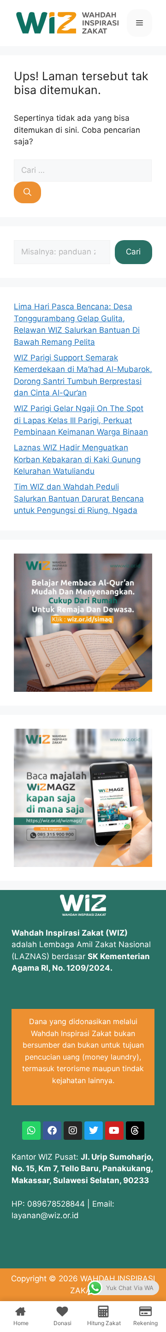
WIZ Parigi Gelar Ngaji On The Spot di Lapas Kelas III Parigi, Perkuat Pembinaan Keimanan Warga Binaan (81, 420)
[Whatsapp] (31, 1130)
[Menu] (139, 23)
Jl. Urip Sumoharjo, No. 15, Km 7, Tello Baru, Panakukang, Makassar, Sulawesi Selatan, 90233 (82, 1168)
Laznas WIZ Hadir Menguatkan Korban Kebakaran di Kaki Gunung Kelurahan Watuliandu (77, 459)
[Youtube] (114, 1130)
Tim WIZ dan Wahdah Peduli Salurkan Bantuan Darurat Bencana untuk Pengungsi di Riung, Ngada (79, 498)
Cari (133, 251)
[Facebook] (52, 1130)
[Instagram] (73, 1130)
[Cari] (27, 193)
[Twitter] (93, 1130)
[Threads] (135, 1130)
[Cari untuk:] (83, 170)
